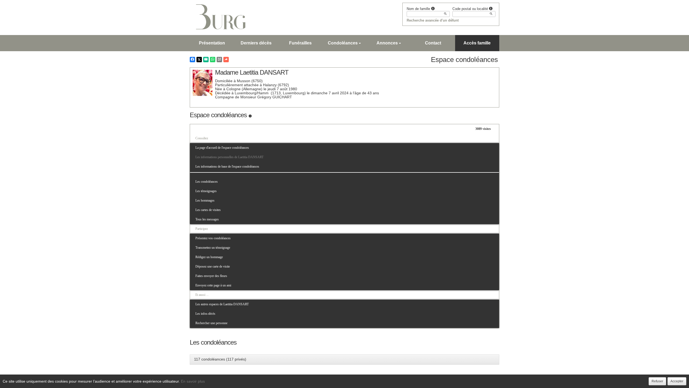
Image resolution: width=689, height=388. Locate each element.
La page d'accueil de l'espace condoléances (222, 148)
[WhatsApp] (212, 59)
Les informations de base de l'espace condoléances (227, 166)
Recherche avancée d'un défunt (433, 20)
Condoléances (343, 43)
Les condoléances (206, 181)
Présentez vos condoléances (213, 238)
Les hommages (205, 200)
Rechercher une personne (211, 323)
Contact (433, 43)
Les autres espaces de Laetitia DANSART (222, 304)
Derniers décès (256, 43)
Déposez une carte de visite (212, 266)
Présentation (212, 43)
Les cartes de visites (208, 210)
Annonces (387, 43)
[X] (199, 59)
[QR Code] (219, 59)
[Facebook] (192, 59)
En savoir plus (193, 381)
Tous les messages (207, 219)
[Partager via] (226, 59)
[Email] (206, 59)
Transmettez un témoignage (212, 248)
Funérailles (300, 43)
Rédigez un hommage (209, 257)
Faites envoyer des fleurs (211, 276)
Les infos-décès (205, 314)
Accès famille (477, 43)
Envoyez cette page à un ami (213, 285)
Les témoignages (206, 191)
